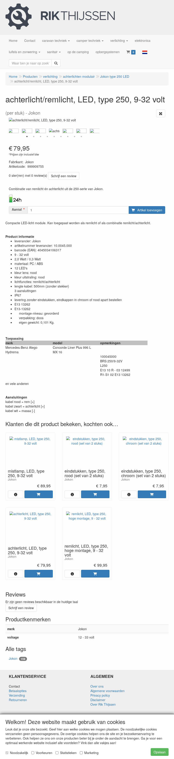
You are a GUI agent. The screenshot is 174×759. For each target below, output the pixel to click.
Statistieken (68, 752)
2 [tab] (33, 136)
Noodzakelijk (19, 752)
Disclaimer (97, 700)
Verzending (17, 695)
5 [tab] (54, 136)
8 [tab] (74, 136)
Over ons (97, 686)
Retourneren (18, 700)
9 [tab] (81, 136)
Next (100, 131)
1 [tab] (27, 136)
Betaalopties (18, 690)
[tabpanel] (54, 131)
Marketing (91, 752)
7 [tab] (67, 136)
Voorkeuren (44, 752)
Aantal (17, 209)
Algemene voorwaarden (107, 690)
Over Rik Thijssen (103, 704)
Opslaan (160, 752)
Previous (7, 131)
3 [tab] (40, 136)
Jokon (17, 658)
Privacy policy (100, 695)
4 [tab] (47, 136)
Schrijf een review (63, 176)
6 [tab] (61, 136)
